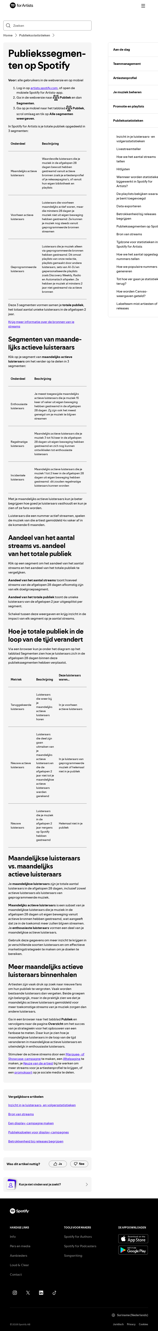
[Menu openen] (143, 6)
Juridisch (118, 1324)
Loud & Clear (19, 1265)
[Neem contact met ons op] (85, 1184)
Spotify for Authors (78, 1236)
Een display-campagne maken (31, 1123)
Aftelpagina (71, 1058)
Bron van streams (21, 1114)
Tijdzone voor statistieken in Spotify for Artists (137, 244)
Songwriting (73, 1255)
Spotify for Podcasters (80, 1246)
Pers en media (20, 1246)
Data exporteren (128, 206)
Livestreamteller (128, 149)
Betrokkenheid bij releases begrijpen (35, 1141)
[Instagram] (15, 1293)
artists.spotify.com (44, 88)
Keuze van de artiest (38, 1063)
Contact (16, 1274)
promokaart (23, 1072)
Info (13, 1236)
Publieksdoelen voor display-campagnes (38, 1132)
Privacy (131, 1324)
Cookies (143, 1324)
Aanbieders (18, 1255)
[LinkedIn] (41, 1293)
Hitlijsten (123, 169)
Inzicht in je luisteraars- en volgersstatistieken (42, 1105)
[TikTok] (54, 1293)
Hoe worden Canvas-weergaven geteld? (132, 293)
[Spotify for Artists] (21, 5)
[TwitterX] (28, 1293)
